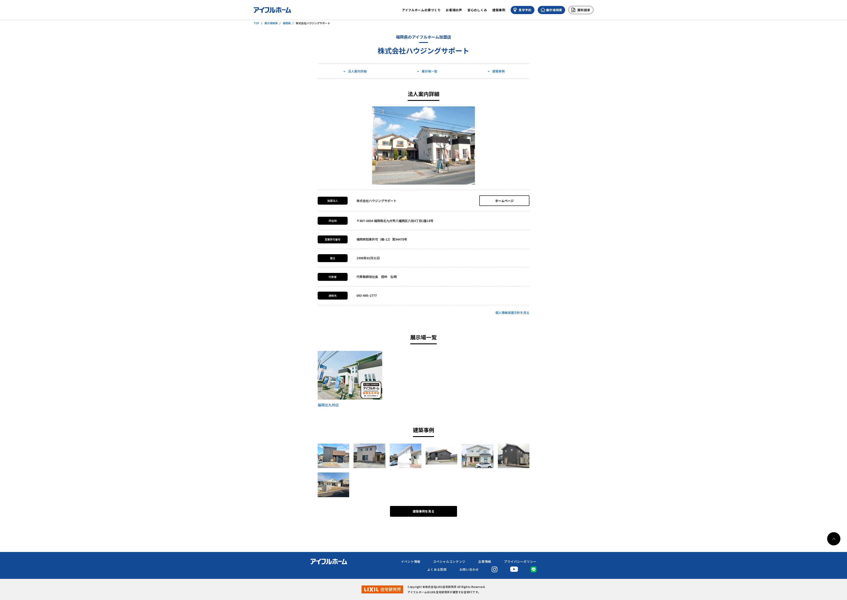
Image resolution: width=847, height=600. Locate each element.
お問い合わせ (469, 569)
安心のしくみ (477, 10)
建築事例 (498, 10)
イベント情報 (410, 561)
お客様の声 (454, 10)
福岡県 (287, 23)
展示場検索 (271, 23)
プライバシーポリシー (520, 561)
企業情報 (484, 561)
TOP (256, 23)
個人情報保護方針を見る (512, 312)
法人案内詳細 (357, 71)
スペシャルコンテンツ (449, 561)
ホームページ (504, 200)
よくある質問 (437, 569)
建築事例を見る (423, 511)
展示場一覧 (429, 71)
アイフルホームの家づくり (421, 10)
